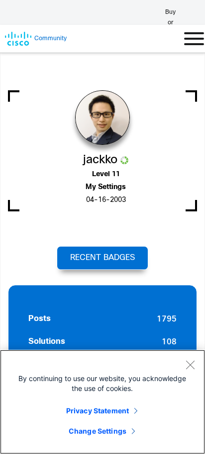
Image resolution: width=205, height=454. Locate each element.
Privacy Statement (97, 410)
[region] (102, 402)
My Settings (106, 187)
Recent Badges (102, 257)
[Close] (190, 365)
